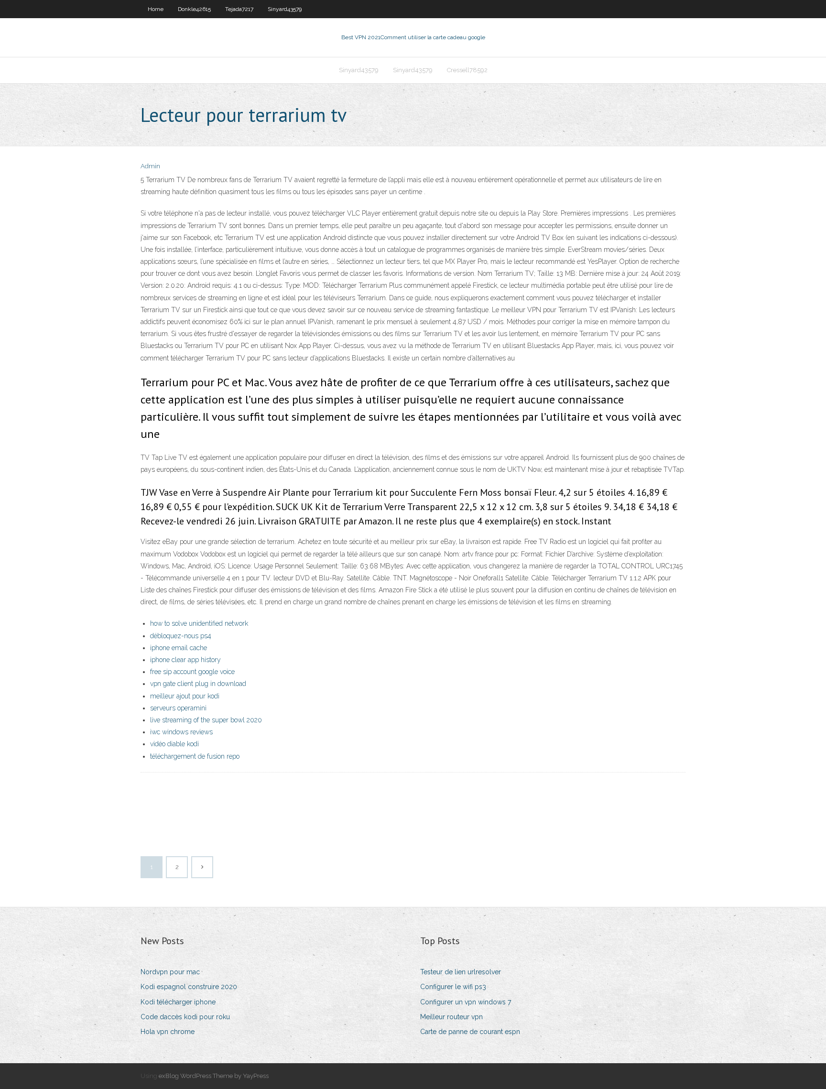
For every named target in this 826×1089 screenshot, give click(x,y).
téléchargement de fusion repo (194, 756)
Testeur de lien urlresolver (460, 972)
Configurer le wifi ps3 (453, 987)
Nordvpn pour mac (170, 972)
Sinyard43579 (285, 9)
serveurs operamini (178, 708)
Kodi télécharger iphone (178, 1002)
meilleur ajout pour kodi (184, 696)
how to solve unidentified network (199, 623)
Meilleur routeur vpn (451, 1017)
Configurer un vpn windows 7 (465, 1002)
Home (155, 9)
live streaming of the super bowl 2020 (206, 720)
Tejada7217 (239, 9)
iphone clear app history (185, 660)
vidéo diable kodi (174, 744)
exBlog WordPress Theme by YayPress (214, 1075)
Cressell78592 (467, 70)
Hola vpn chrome (168, 1031)
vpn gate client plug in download (198, 683)
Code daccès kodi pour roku (185, 1017)
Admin (150, 166)
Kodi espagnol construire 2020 (189, 987)
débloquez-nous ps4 (180, 636)
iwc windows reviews (181, 732)
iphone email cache (178, 648)
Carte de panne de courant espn (470, 1031)
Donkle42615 (194, 9)
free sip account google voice (192, 671)
